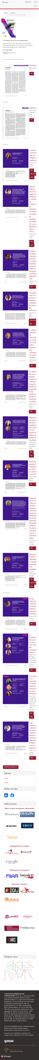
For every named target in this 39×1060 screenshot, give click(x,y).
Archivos (12, 13)
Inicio (5, 13)
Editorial (32, 108)
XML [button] (31, 177)
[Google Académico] (12, 861)
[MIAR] (12, 876)
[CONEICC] (27, 916)
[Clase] (27, 890)
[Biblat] (12, 899)
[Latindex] (27, 876)
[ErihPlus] (27, 814)
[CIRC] (11, 939)
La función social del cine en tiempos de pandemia (33, 155)
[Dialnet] (27, 852)
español (6, 782)
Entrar (36, 2)
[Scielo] (12, 852)
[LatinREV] (12, 916)
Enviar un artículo (10, 767)
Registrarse (28, 2)
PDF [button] (32, 73)
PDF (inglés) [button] (34, 320)
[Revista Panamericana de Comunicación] (11, 928)
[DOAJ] (11, 814)
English (6, 778)
